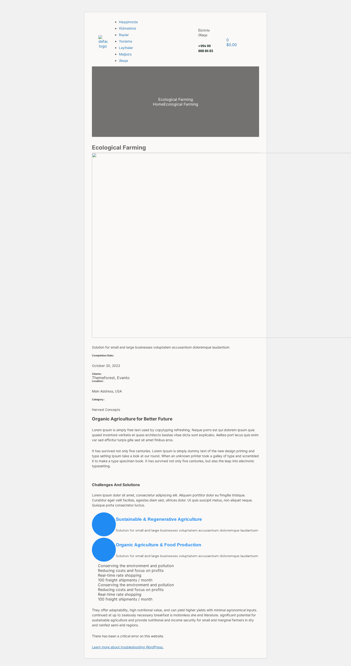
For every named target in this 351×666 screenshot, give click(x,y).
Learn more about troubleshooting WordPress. (128, 647)
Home (158, 104)
